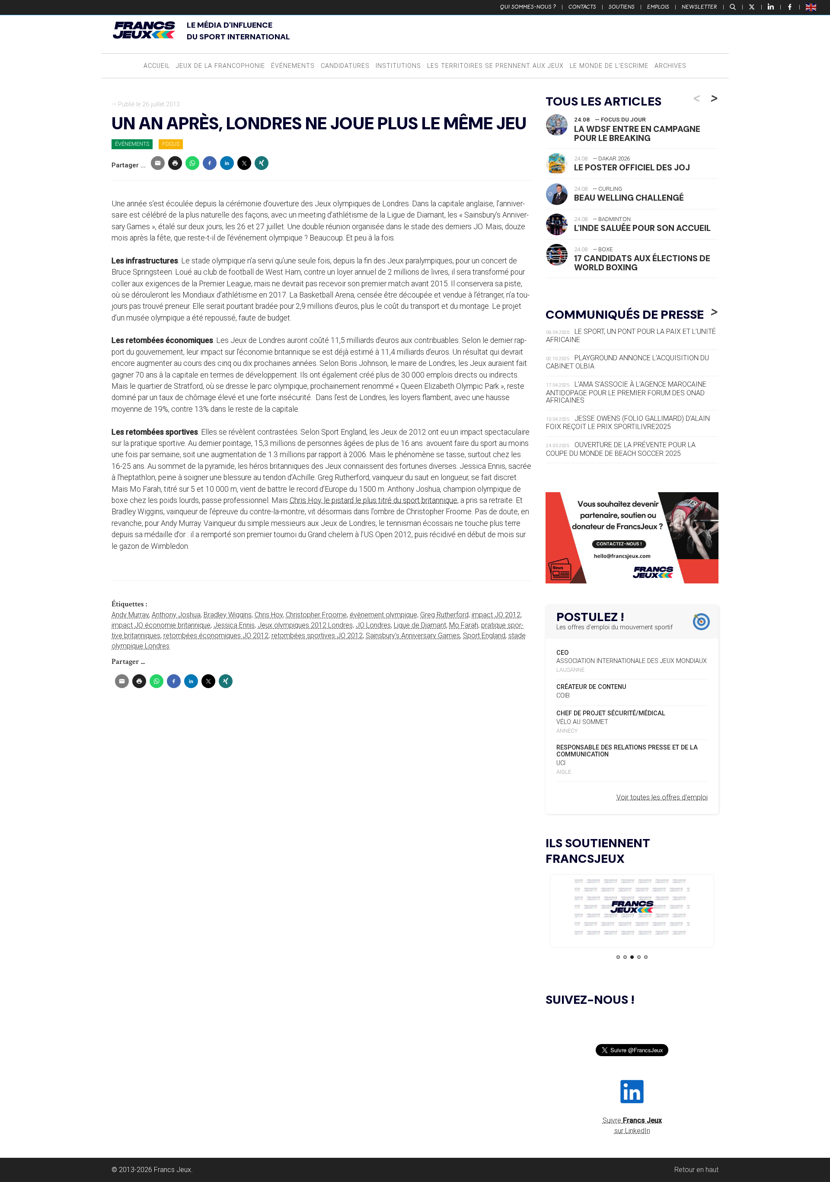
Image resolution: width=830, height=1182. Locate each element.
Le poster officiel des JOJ (632, 167)
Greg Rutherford (444, 615)
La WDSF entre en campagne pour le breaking (637, 134)
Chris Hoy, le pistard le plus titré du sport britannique (373, 500)
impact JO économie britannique (161, 625)
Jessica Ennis (234, 625)
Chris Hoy (269, 615)
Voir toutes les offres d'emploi (662, 797)
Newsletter (699, 6)
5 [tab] (646, 957)
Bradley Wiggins (228, 615)
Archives (670, 66)
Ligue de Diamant (420, 625)
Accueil (157, 66)
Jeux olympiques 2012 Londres (305, 625)
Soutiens (622, 6)
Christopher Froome (316, 615)
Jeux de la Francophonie (220, 66)
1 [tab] (618, 957)
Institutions (398, 66)
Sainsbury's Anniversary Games (413, 635)
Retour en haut (696, 1170)
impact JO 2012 (496, 615)
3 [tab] (632, 957)
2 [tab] (625, 957)
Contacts (582, 6)
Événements (293, 66)
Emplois (658, 6)
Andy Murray (130, 615)
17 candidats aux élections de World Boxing (642, 263)
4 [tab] (639, 957)
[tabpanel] (632, 908)
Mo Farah (463, 625)
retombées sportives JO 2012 (317, 635)
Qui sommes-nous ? (528, 6)
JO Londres (373, 625)
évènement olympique (383, 615)
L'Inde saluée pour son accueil (642, 228)
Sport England (484, 635)
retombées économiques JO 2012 (215, 635)
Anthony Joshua (176, 615)
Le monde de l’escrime (609, 66)
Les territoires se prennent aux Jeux (495, 66)
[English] (811, 6)
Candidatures (345, 66)
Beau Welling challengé (629, 197)
